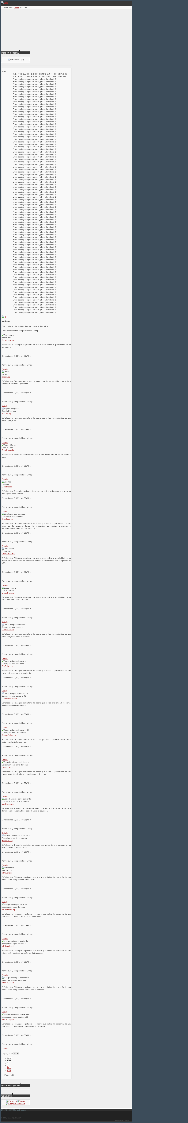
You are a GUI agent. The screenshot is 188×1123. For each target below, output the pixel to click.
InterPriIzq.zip (8, 1019)
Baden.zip (6, 377)
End (9, 1071)
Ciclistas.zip (7, 487)
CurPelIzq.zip (7, 666)
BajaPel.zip (6, 413)
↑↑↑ (2, 1115)
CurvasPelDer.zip (9, 698)
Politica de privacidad (122, 1120)
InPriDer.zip (7, 873)
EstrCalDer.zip (8, 767)
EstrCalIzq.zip (8, 804)
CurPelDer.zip (8, 629)
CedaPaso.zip (8, 450)
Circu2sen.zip (7, 519)
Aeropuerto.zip (8, 340)
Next (9, 1068)
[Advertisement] (66, 30)
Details (5, 369)
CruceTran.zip (8, 593)
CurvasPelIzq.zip (9, 735)
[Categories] (4, 317)
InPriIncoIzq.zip (8, 946)
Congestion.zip (8, 554)
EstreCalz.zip (7, 840)
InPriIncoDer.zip (8, 909)
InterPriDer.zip (8, 983)
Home (16, 8)
